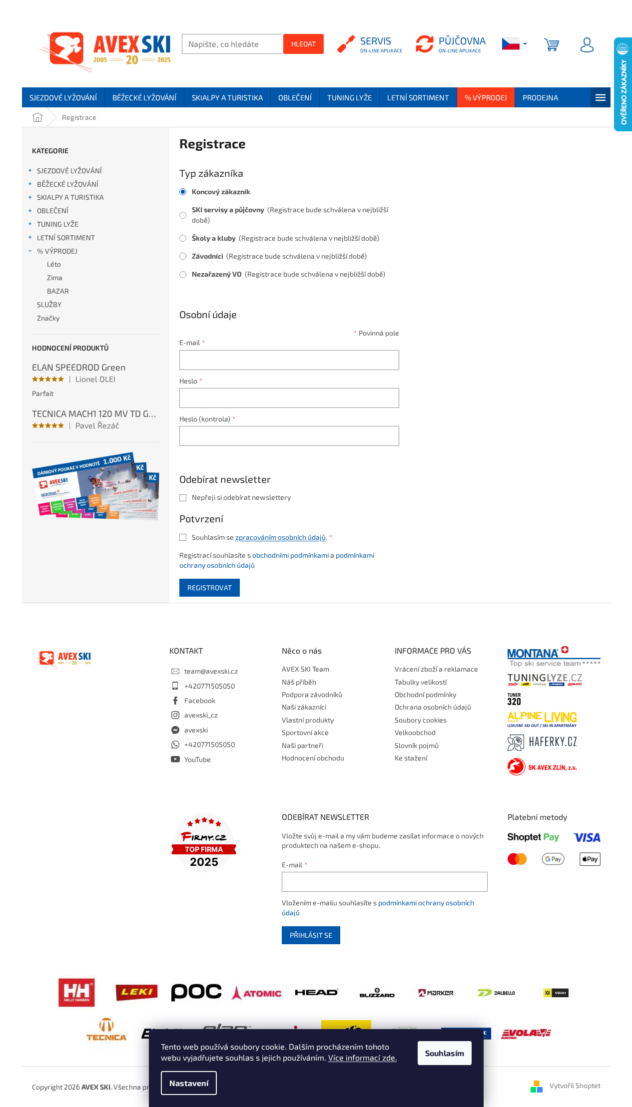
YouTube (197, 759)
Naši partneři (302, 745)
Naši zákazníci (304, 707)
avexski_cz (201, 715)
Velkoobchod (415, 732)
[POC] (196, 991)
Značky (48, 318)
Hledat (303, 43)
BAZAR (58, 291)
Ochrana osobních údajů (433, 707)
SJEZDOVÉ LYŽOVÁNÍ (69, 170)
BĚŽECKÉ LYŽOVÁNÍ (67, 184)
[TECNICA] (106, 1032)
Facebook (199, 700)
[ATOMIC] (256, 991)
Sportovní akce (305, 732)
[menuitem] (63, 97)
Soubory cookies (421, 720)
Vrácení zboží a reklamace (436, 669)
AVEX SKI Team (305, 669)
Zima (54, 277)
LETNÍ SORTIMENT (66, 237)
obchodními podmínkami (290, 555)
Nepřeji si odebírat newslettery (241, 497)
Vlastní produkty (308, 720)
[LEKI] (136, 991)
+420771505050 (209, 686)
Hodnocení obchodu (313, 757)
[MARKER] (436, 992)
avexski (196, 730)
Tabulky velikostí (421, 682)
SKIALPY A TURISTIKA (70, 197)
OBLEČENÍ (52, 210)
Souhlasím (444, 1053)
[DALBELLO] (496, 992)
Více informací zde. (362, 1057)
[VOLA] (526, 1033)
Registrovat (209, 587)
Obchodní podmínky (425, 694)
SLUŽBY (49, 304)
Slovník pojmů (417, 745)
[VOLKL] (556, 992)
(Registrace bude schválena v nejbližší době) (290, 214)
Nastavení (188, 1083)
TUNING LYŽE (57, 224)
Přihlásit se (311, 935)
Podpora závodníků (312, 694)
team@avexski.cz (211, 671)
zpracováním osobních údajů (280, 537)
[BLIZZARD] (376, 991)
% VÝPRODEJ (57, 251)
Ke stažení (411, 757)
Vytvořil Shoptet (575, 1086)
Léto (54, 264)
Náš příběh (299, 682)
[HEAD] (316, 991)
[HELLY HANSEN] (76, 991)
